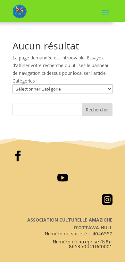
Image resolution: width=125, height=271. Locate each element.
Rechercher (97, 110)
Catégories (24, 81)
